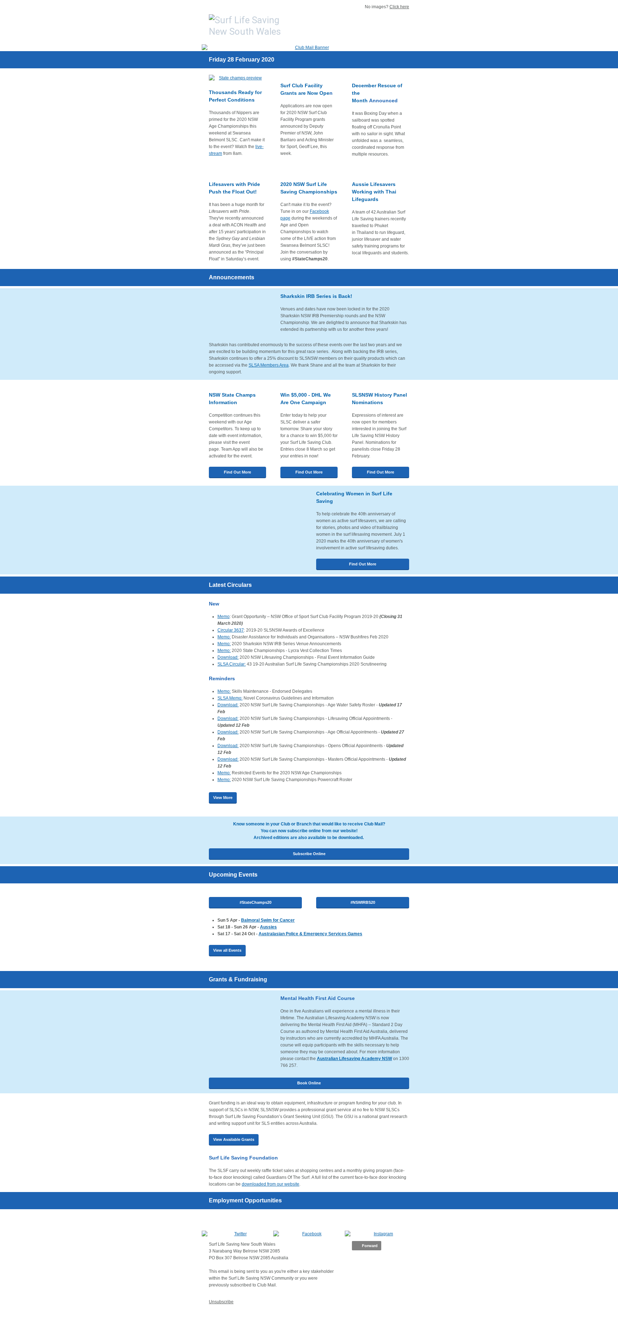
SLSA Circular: (231, 664)
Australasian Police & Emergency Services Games (310, 933)
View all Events (227, 950)
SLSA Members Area (269, 365)
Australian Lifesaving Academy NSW (354, 1058)
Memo (223, 616)
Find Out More (237, 472)
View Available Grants (233, 1139)
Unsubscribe (221, 1301)
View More (222, 797)
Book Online (309, 1083)
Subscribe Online (309, 854)
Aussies (268, 927)
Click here (399, 6)
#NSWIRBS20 (362, 902)
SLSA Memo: (229, 698)
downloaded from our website (270, 1184)
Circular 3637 (230, 630)
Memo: (224, 636)
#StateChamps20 (255, 902)
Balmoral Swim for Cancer (268, 920)
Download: (228, 657)
